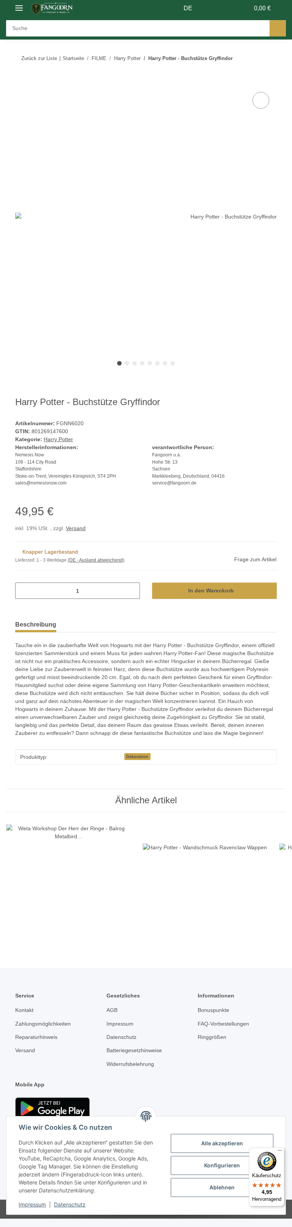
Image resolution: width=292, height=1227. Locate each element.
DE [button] (188, 8)
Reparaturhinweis (38, 1045)
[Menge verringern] (24, 591)
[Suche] (278, 28)
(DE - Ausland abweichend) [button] (97, 560)
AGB (111, 1018)
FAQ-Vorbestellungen (225, 1032)
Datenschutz (70, 1204)
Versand (77, 528)
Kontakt (25, 1018)
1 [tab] (119, 363)
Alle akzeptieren (222, 1143)
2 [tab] (127, 363)
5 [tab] (150, 363)
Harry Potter (58, 439)
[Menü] (279, 1152)
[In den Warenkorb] (21, 82)
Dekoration (137, 765)
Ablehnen (222, 1187)
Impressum (32, 1204)
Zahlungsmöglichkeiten (45, 1032)
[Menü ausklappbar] (19, 4)
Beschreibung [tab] (35, 625)
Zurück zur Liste (39, 58)
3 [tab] (134, 363)
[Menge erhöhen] (131, 591)
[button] (213, 8)
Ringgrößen (212, 1045)
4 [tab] (142, 363)
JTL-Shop (188, 1217)
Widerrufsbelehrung (132, 1072)
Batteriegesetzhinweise (136, 1058)
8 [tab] (172, 363)
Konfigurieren (222, 1165)
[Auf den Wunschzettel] (260, 100)
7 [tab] (165, 363)
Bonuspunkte (215, 1018)
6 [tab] (157, 363)
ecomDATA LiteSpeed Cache (255, 1217)
